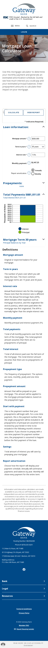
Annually (38, 170)
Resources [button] (7, 595)
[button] (24, 127)
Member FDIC (24, 625)
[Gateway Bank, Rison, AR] (24, 9)
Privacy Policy (24, 613)
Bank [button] (4, 581)
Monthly (38, 174)
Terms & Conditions (24, 609)
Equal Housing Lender (25, 629)
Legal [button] (5, 588)
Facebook (24, 569)
